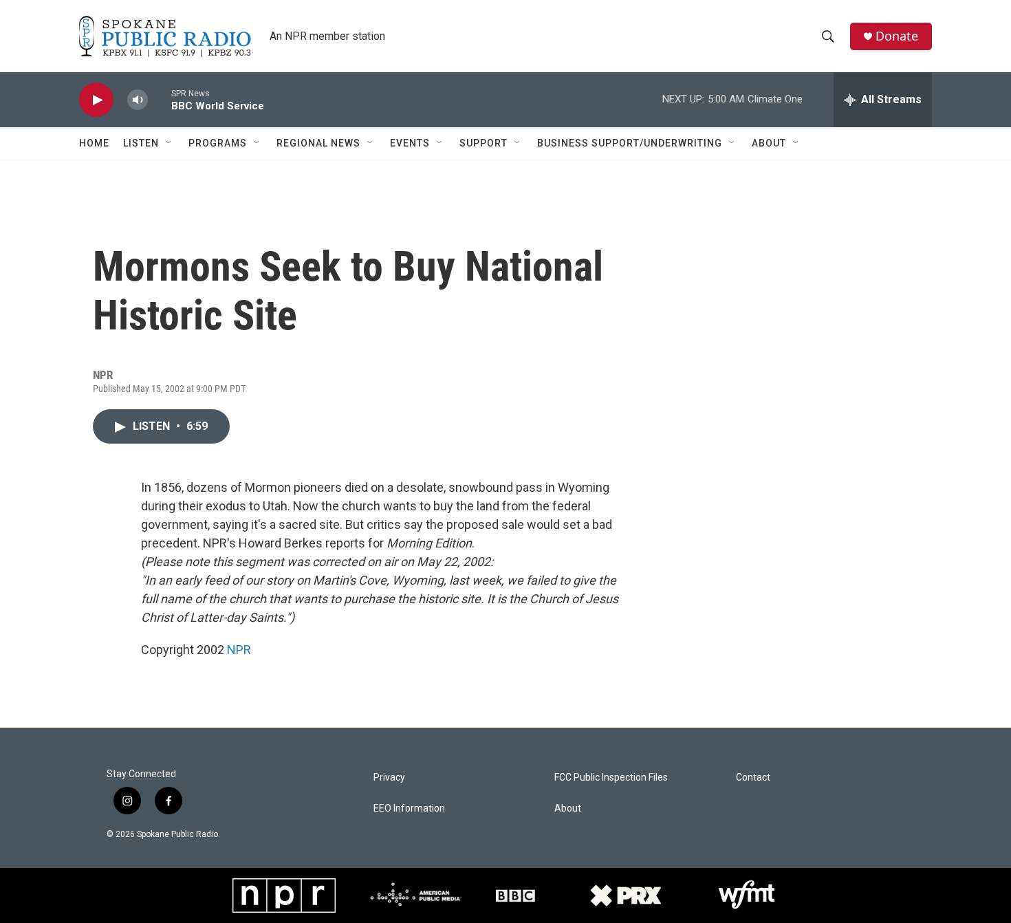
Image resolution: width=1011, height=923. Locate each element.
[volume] (137, 100)
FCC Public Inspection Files (611, 777)
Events (410, 143)
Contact (753, 777)
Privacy (389, 777)
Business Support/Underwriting (629, 143)
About (769, 143)
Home (94, 143)
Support (483, 143)
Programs (217, 143)
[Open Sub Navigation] (169, 143)
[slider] (159, 99)
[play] (96, 100)
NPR (239, 649)
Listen (141, 143)
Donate (897, 36)
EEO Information (409, 808)
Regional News (318, 143)
